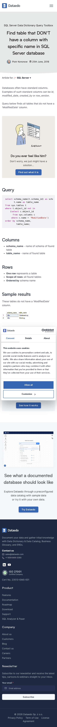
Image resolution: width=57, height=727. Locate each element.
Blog (4, 643)
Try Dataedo (28, 509)
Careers (6, 653)
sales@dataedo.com (14, 554)
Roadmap (7, 604)
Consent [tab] (10, 338)
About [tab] (47, 338)
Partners (6, 658)
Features (6, 595)
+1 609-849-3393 (13, 557)
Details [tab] (28, 338)
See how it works (28, 405)
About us (6, 634)
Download (7, 609)
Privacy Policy (15, 717)
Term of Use (32, 717)
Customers (7, 639)
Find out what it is (28, 172)
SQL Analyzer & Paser (13, 618)
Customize (27, 394)
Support (6, 614)
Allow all (28, 385)
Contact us (8, 648)
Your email (8, 683)
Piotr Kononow (19, 61)
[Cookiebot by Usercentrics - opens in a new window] (42, 330)
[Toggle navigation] (50, 6)
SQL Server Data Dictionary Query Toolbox (28, 25)
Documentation (10, 599)
